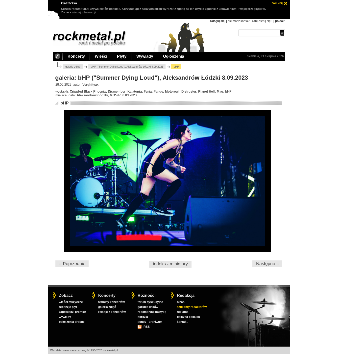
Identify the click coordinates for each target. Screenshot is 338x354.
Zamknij (277, 3)
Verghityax (90, 84)
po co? (280, 21)
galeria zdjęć (107, 307)
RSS (146, 327)
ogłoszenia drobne (72, 322)
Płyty (121, 56)
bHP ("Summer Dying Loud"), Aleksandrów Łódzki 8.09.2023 (127, 66)
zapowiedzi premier (72, 312)
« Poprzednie (72, 263)
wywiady (65, 317)
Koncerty (76, 56)
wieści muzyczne (71, 302)
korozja (143, 317)
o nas (181, 302)
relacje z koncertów (112, 312)
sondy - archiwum (150, 322)
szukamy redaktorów (192, 307)
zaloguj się (217, 21)
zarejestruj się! (261, 21)
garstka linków (148, 307)
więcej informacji (84, 12)
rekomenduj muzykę (152, 312)
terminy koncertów (111, 302)
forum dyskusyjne (150, 302)
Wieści (101, 56)
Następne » (267, 263)
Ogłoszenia (173, 56)
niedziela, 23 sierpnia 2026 (265, 56)
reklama (183, 312)
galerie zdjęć (72, 66)
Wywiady (144, 56)
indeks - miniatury (170, 263)
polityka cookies (188, 317)
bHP (64, 103)
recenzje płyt (68, 307)
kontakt (182, 322)
